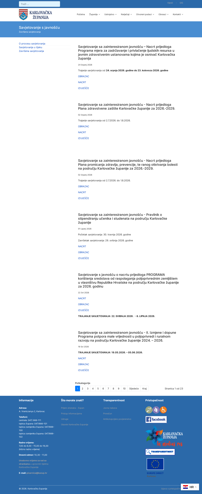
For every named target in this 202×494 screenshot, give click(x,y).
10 (124, 388)
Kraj (144, 388)
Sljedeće (134, 388)
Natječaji (125, 14)
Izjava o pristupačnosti (172, 488)
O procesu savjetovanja (32, 43)
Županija (93, 14)
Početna (81, 14)
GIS (181, 2)
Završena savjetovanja (31, 50)
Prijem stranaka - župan (72, 408)
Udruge (64, 419)
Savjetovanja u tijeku (30, 47)
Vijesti (170, 2)
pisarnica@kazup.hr (37, 473)
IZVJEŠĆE (83, 88)
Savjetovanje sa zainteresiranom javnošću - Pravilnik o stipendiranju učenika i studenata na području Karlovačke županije (122, 218)
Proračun (107, 413)
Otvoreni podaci (144, 14)
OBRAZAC (83, 76)
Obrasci (162, 14)
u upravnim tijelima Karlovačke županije (33, 463)
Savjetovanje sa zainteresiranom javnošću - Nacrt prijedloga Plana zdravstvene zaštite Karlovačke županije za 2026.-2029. (126, 106)
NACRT (82, 82)
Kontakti (177, 14)
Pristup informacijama (71, 413)
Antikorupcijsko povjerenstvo (117, 419)
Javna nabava (110, 408)
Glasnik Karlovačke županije (74, 424)
